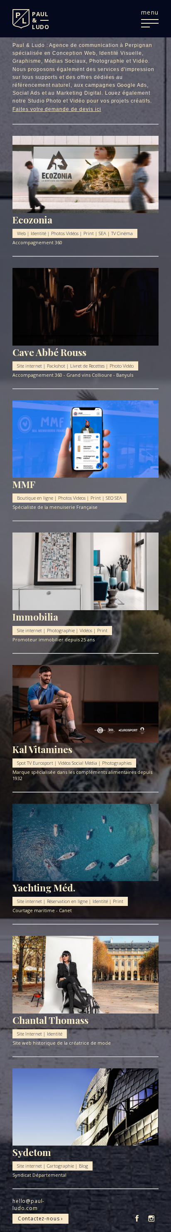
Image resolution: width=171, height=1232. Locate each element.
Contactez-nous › (40, 1218)
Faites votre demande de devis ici (56, 109)
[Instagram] (151, 1219)
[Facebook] (137, 1219)
